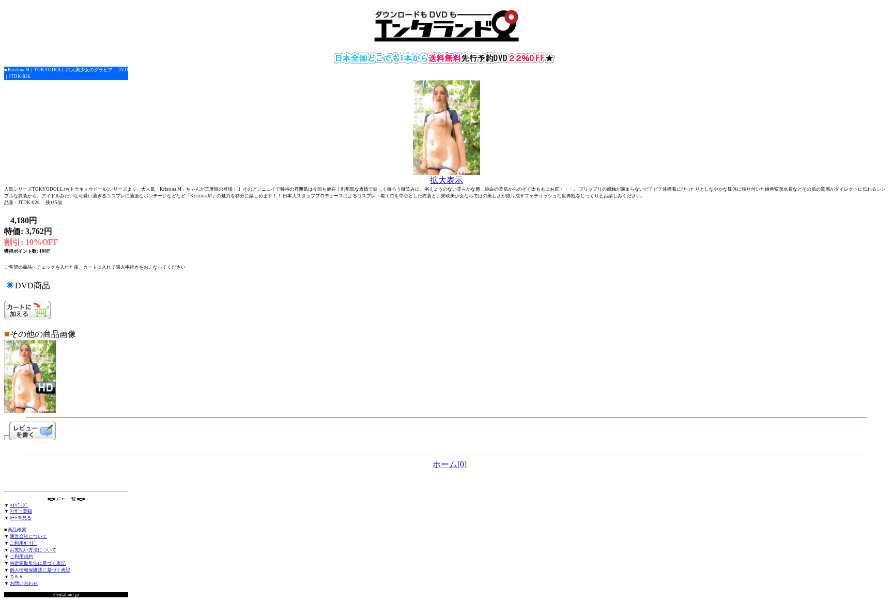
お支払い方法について (33, 549)
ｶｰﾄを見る (21, 517)
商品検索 (17, 529)
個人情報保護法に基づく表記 (40, 570)
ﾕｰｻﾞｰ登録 (21, 511)
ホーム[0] (450, 464)
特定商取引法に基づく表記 (38, 563)
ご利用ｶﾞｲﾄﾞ (23, 543)
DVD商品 (32, 285)
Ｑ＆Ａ (16, 576)
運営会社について (28, 536)
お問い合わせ (24, 583)
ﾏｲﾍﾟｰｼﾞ (19, 505)
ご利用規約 (21, 556)
